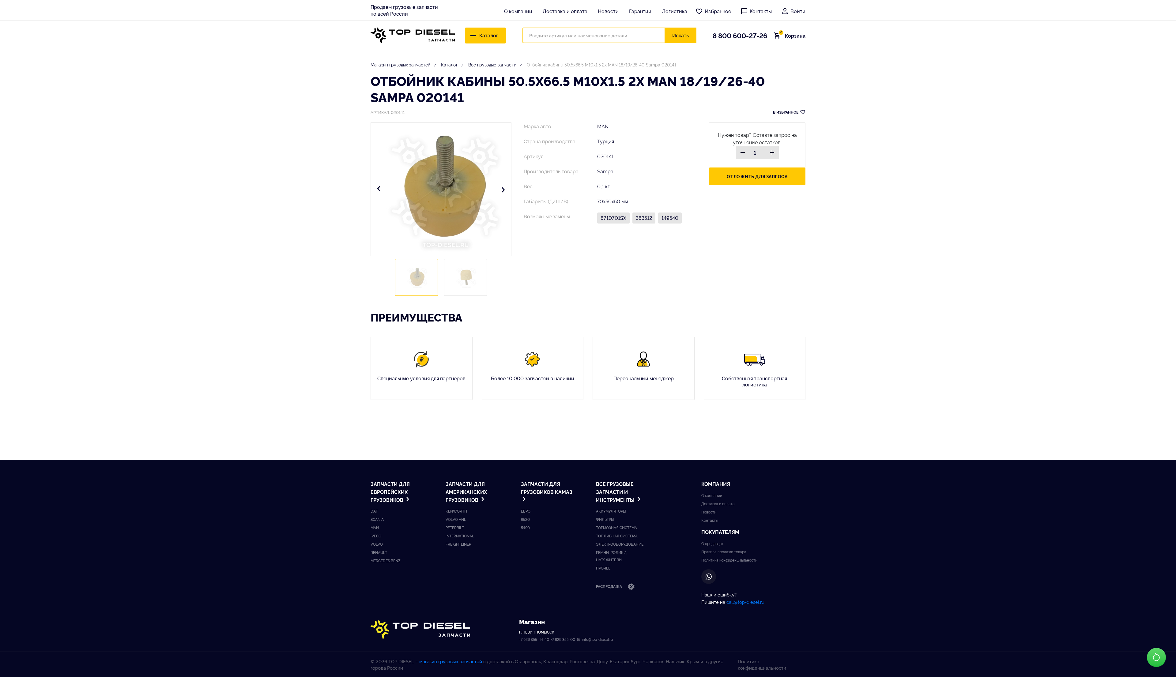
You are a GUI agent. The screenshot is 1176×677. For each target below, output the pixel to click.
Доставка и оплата (565, 11)
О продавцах (712, 543)
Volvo (377, 544)
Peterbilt (455, 527)
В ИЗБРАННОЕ (785, 112)
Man (375, 527)
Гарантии (640, 11)
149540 (670, 217)
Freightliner (458, 544)
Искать (680, 35)
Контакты (761, 11)
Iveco (376, 535)
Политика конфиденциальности (729, 559)
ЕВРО (525, 510)
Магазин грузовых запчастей (401, 64)
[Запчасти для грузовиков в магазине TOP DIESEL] (420, 629)
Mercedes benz (386, 560)
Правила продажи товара (723, 551)
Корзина (792, 35)
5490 (525, 527)
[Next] (503, 189)
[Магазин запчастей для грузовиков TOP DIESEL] (413, 35)
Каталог (449, 64)
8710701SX (613, 217)
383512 (644, 217)
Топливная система (617, 535)
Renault (379, 552)
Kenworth (456, 510)
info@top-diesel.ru (597, 639)
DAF (374, 510)
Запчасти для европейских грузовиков (390, 491)
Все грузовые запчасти (492, 64)
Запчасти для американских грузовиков (466, 491)
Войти (797, 11)
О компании (518, 11)
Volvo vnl (456, 519)
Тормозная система (616, 527)
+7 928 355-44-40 (534, 639)
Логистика (674, 11)
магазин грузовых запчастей (450, 661)
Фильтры (605, 519)
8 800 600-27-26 (740, 35)
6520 (525, 519)
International (460, 535)
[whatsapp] (708, 576)
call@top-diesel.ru (745, 602)
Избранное (718, 11)
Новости (608, 11)
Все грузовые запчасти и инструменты (616, 491)
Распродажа (609, 586)
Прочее (603, 567)
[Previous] (379, 189)
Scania (377, 519)
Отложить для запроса (757, 176)
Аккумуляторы (611, 510)
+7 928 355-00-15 (565, 639)
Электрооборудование (619, 544)
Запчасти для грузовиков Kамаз (546, 487)
